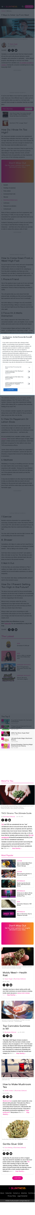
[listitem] (17, 367)
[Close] (31, 337)
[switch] (28, 371)
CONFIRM (10, 389)
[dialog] (17, 364)
